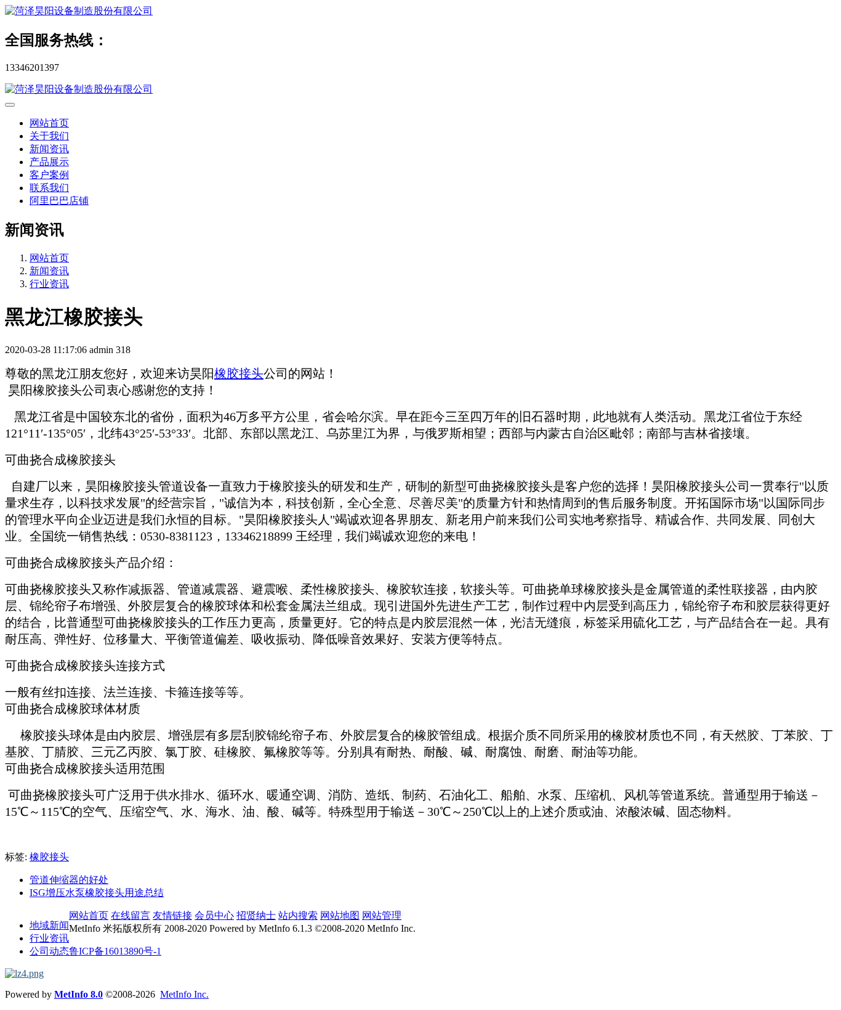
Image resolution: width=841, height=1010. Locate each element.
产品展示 (49, 162)
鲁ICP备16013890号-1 (115, 951)
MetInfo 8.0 (78, 994)
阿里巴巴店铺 (59, 200)
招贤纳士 (256, 915)
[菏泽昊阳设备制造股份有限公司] (420, 11)
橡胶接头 (239, 373)
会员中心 (214, 915)
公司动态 (49, 951)
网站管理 (381, 915)
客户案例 (49, 174)
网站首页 (49, 123)
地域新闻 (49, 925)
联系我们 (49, 187)
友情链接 (172, 915)
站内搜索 (298, 915)
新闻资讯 (49, 149)
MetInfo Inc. (184, 994)
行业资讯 (49, 284)
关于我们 (49, 136)
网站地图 (340, 915)
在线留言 (130, 915)
